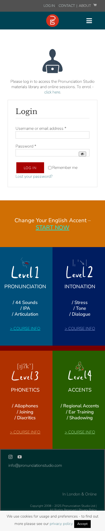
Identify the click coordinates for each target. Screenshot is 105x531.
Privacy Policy (88, 510)
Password (26, 146)
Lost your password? (34, 176)
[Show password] (82, 154)
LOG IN (49, 5)
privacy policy (61, 523)
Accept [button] (82, 524)
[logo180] (52, 16)
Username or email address (41, 128)
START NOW (52, 227)
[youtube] (20, 457)
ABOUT (85, 5)
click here (52, 92)
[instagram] (10, 457)
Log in (30, 168)
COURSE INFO (27, 328)
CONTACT (67, 5)
